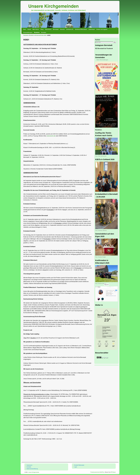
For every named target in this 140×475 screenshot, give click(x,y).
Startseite (25, 35)
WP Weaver (113, 472)
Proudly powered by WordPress (97, 472)
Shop (42, 29)
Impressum (29, 465)
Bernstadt (55, 29)
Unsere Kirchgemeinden (53, 6)
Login (75, 467)
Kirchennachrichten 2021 (40, 35)
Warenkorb (48, 29)
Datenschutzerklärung (32, 468)
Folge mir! (106, 284)
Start (24, 29)
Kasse (29, 29)
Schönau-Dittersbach (81, 29)
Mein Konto (36, 29)
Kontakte (43, 32)
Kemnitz (62, 29)
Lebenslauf (92, 29)
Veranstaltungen (27, 32)
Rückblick (37, 32)
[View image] (106, 78)
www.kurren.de (51, 136)
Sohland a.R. (69, 29)
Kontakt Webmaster (79, 465)
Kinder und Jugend (101, 29)
